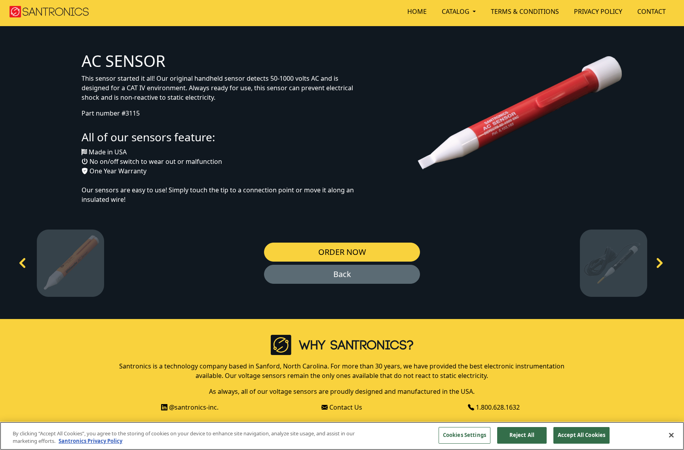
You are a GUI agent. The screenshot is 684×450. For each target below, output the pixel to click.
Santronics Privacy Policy (90, 441)
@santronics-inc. (192, 407)
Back (342, 274)
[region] (342, 436)
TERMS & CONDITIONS (525, 11)
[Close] (671, 435)
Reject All (521, 435)
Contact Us (345, 407)
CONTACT (651, 11)
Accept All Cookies (581, 435)
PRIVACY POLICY (598, 11)
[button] (463, 11)
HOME (417, 11)
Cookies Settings (464, 435)
